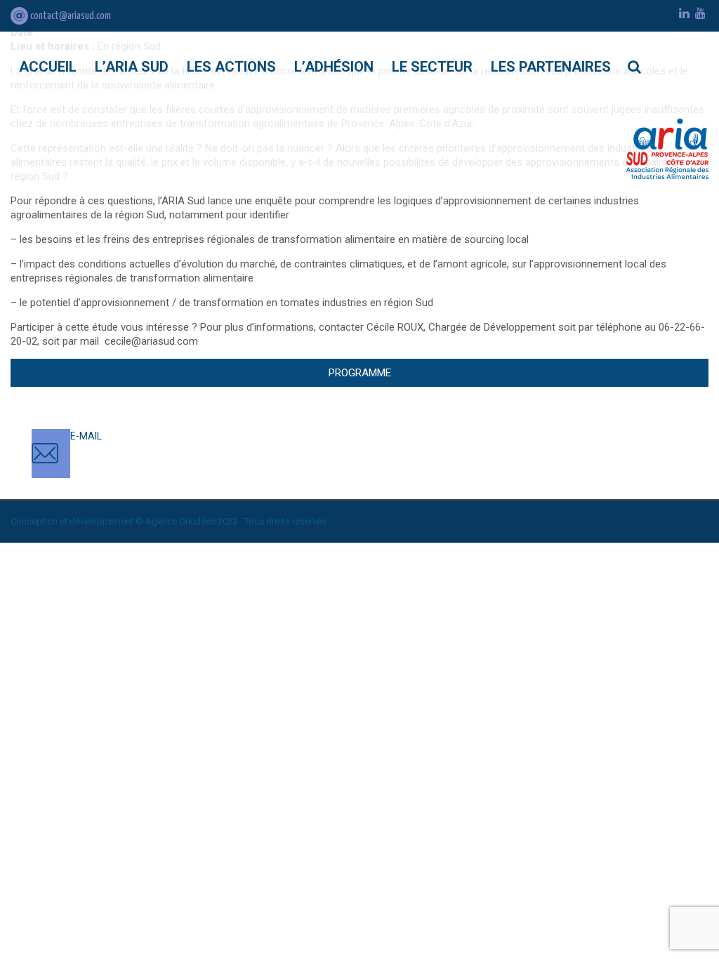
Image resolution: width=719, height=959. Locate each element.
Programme (360, 372)
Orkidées (197, 521)
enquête (273, 200)
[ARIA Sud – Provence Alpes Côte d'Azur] (667, 149)
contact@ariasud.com (69, 16)
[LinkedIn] (684, 13)
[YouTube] (700, 13)
